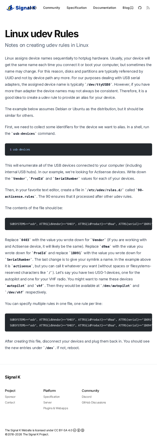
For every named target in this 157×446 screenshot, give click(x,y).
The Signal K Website (19, 430)
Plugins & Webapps (55, 408)
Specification (77, 8)
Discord (86, 396)
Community (51, 8)
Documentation (104, 8)
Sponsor (10, 396)
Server (47, 402)
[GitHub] (140, 8)
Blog (126, 8)
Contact (10, 402)
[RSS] (148, 8)
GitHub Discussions (94, 402)
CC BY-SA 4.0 (63, 430)
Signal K (12, 377)
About (32, 8)
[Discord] (132, 8)
